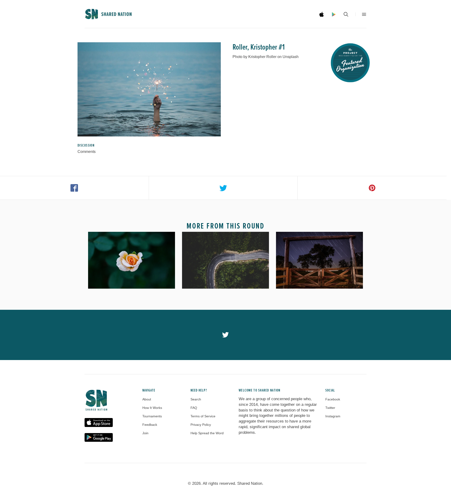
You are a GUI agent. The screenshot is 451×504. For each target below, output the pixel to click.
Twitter (330, 408)
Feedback (149, 424)
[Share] (74, 188)
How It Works (152, 408)
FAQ (194, 408)
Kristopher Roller (262, 57)
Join (145, 433)
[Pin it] (372, 188)
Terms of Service (203, 416)
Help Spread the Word (207, 433)
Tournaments (152, 416)
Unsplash (291, 57)
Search (196, 399)
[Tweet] (223, 188)
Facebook (332, 399)
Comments (87, 152)
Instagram (332, 416)
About (146, 399)
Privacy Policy (201, 424)
